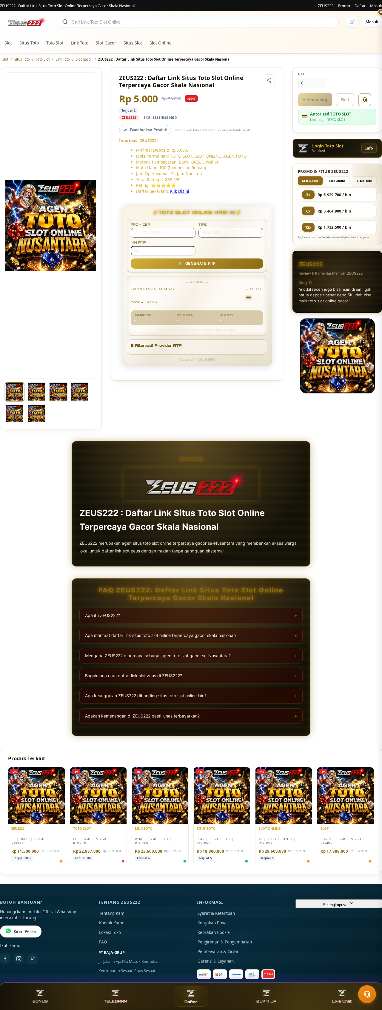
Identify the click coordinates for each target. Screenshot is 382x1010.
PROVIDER (140, 224)
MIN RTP (138, 242)
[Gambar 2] (36, 391)
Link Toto (79, 43)
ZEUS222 (325, 5)
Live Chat (342, 1001)
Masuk (376, 5)
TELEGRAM (115, 1001)
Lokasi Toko (110, 932)
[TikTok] (32, 959)
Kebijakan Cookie (214, 932)
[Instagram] (19, 959)
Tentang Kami (112, 913)
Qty (301, 74)
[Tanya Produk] (364, 99)
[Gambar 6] (36, 413)
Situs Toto (29, 43)
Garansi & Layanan (216, 961)
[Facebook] (5, 959)
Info (369, 148)
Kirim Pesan (25, 931)
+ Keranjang (315, 99)
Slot (8, 43)
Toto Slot (54, 43)
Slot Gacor (106, 43)
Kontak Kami (111, 923)
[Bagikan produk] (269, 80)
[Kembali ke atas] (368, 979)
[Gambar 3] (58, 391)
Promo (344, 5)
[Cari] (65, 22)
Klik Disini (179, 191)
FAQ (103, 942)
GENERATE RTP (197, 263)
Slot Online (161, 43)
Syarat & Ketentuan (216, 913)
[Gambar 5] (14, 413)
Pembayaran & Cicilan (218, 951)
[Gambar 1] (14, 391)
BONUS (40, 1001)
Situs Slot (133, 43)
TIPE (202, 224)
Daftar (360, 5)
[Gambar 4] (79, 391)
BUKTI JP (266, 1001)
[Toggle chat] (367, 994)
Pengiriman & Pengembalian (225, 942)
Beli (345, 99)
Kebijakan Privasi (213, 923)
